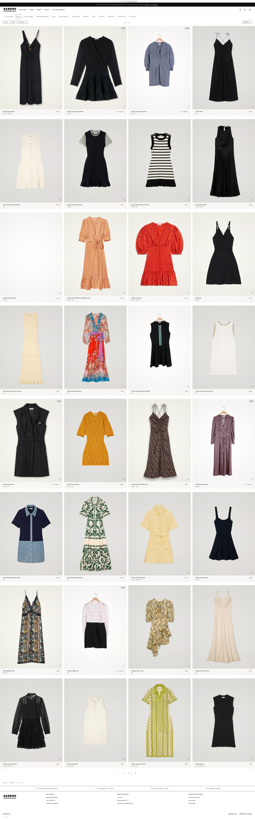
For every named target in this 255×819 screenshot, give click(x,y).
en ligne (146, 4)
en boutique (154, 4)
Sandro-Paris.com (132, 1)
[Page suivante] (135, 773)
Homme (39, 9)
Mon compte (192, 800)
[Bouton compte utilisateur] (240, 10)
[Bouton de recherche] (245, 10)
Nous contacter (50, 800)
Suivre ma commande (52, 803)
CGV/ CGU (119, 797)
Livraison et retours (194, 797)
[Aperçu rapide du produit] (59, 106)
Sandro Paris (192, 803)
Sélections (22, 9)
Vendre (46, 9)
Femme (31, 9)
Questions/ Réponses (52, 797)
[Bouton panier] (250, 10)
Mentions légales (122, 800)
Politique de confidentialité (125, 803)
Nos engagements (58, 9)
